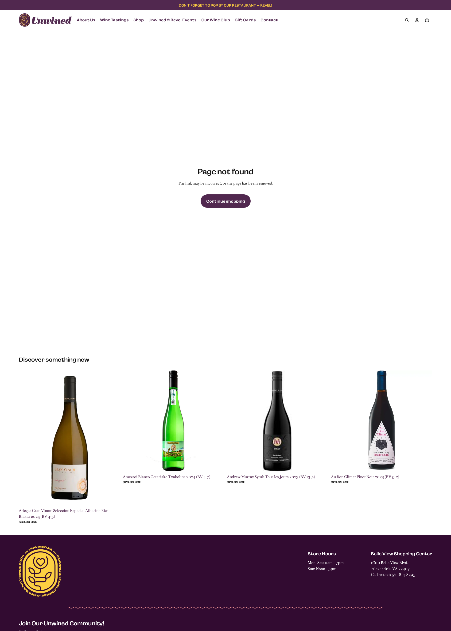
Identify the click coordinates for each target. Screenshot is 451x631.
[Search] (407, 20)
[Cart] (427, 20)
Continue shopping (225, 201)
